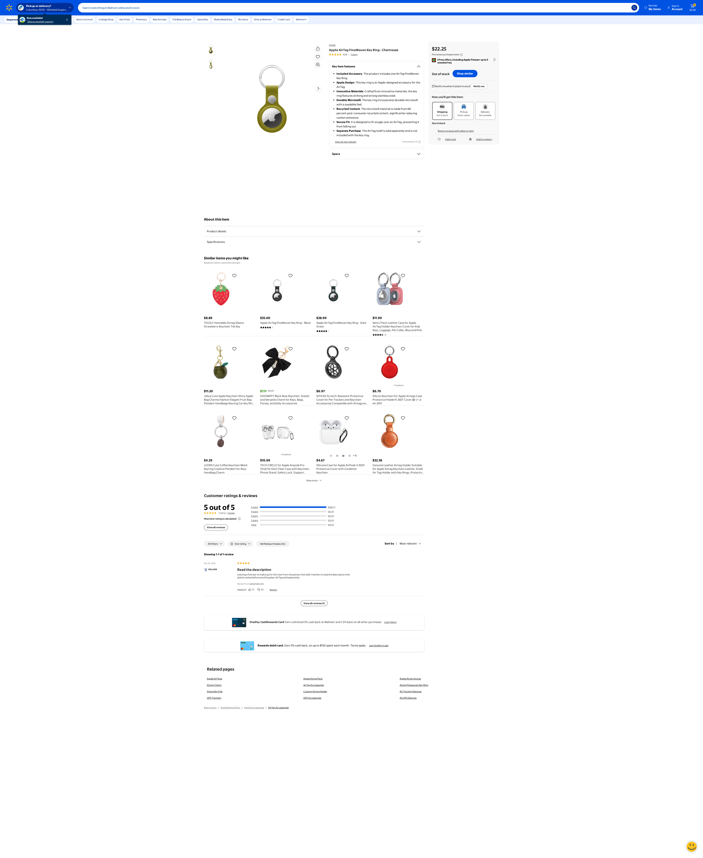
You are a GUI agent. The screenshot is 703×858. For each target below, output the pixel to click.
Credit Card (284, 19)
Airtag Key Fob (214, 691)
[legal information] (461, 54)
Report (273, 589)
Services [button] (37, 19)
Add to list (450, 139)
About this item (216, 219)
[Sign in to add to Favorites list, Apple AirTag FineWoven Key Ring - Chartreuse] (318, 56)
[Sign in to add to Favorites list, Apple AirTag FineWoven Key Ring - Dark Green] (347, 275)
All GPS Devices (408, 697)
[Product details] (419, 231)
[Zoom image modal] (318, 64)
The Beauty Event (181, 19)
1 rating (354, 54)
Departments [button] (14, 19)
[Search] (634, 8)
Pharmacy (141, 19)
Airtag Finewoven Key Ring (414, 685)
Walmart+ (301, 19)
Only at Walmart (263, 19)
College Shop (106, 19)
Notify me (479, 86)
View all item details (345, 141)
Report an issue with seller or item (456, 130)
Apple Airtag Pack (313, 678)
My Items (243, 19)
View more (312, 480)
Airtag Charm (214, 685)
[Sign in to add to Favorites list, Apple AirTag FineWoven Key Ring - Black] (290, 275)
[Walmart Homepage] (9, 7)
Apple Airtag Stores (410, 678)
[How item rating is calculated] (239, 518)
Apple (332, 45)
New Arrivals (159, 19)
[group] (343, 54)
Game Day (202, 19)
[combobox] (358, 7)
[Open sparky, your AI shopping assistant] (691, 846)
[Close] (68, 19)
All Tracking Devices (410, 691)
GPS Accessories (312, 697)
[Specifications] (419, 242)
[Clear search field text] (626, 7)
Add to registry (484, 139)
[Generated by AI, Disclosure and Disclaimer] (419, 142)
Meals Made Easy (223, 19)
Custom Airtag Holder (315, 691)
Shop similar (465, 73)
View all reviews (216, 527)
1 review (231, 513)
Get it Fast (124, 19)
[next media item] (318, 88)
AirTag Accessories (313, 685)
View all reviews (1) (314, 603)
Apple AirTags (214, 678)
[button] (653, 7)
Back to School (85, 19)
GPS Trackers (214, 697)
